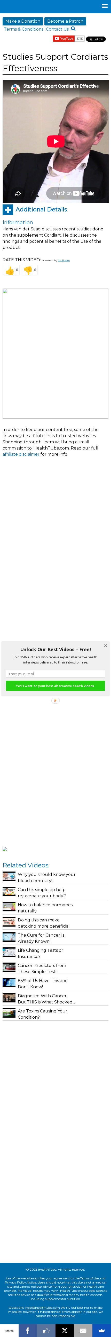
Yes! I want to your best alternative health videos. (55, 686)
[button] (55, 649)
